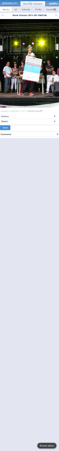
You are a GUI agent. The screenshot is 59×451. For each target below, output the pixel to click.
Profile (38, 9)
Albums (6, 9)
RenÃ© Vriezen (32, 4)
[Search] (54, 9)
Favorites (50, 9)
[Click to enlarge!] (29, 63)
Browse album (47, 445)
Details (4, 121)
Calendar (26, 9)
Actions (5, 116)
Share (5, 128)
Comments (6, 134)
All (15, 9)
